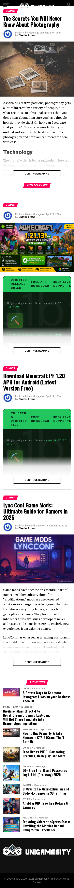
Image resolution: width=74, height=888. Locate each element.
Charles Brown (27, 35)
